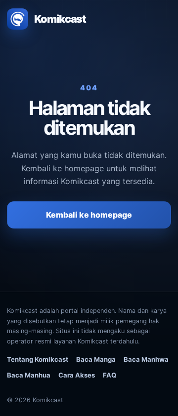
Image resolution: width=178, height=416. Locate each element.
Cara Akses (76, 375)
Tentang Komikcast (37, 359)
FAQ (109, 375)
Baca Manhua (28, 375)
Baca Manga (96, 359)
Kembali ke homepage (89, 215)
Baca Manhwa (146, 359)
